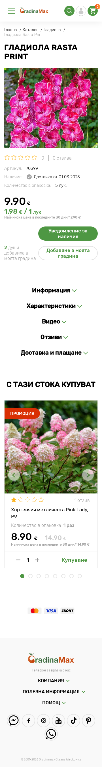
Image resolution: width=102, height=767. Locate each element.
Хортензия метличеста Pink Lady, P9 (49, 513)
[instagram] (43, 720)
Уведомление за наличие (68, 233)
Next (88, 475)
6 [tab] (63, 576)
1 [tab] (22, 576)
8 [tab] (80, 576)
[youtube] (58, 720)
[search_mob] (69, 11)
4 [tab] (47, 576)
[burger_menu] (11, 11)
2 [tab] (30, 576)
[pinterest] (88, 720)
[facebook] (28, 720)
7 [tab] (71, 576)
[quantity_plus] (37, 560)
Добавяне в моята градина (68, 253)
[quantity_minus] (18, 560)
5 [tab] (55, 576)
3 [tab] (39, 576)
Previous (14, 475)
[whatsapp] (51, 734)
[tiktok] (73, 720)
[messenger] (13, 720)
